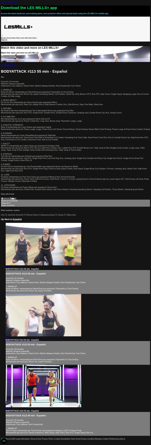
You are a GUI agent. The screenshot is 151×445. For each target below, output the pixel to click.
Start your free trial (8, 57)
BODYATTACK (9, 65)
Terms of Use (35, 439)
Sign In (4, 40)
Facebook (5, 198)
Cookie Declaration (62, 439)
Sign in (34, 38)
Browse (3, 38)
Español (17, 219)
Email (14, 198)
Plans (18, 38)
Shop (26, 38)
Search (9, 38)
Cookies (91, 439)
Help (30, 38)
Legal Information (22, 439)
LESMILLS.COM (8, 439)
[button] (2, 35)
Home (14, 38)
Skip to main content (9, 2)
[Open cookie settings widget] (4, 441)
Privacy (84, 439)
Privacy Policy (48, 439)
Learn (22, 38)
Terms (78, 439)
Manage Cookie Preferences (107, 439)
